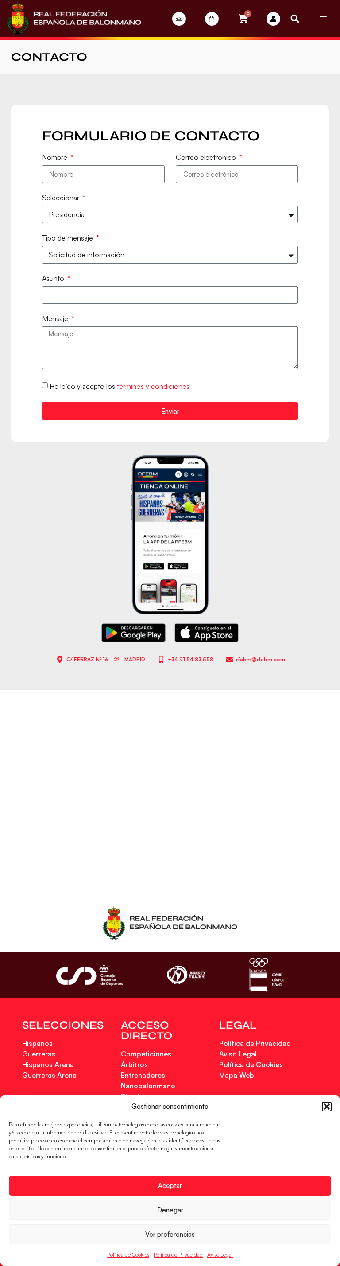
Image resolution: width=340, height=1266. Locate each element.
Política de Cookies (128, 1254)
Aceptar (170, 1185)
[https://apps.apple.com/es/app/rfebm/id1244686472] (206, 632)
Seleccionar (61, 198)
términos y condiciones (153, 386)
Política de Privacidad (178, 1254)
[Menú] (323, 18)
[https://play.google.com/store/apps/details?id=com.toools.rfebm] (133, 632)
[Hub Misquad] (273, 19)
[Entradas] (179, 19)
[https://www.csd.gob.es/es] (89, 974)
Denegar (170, 1210)
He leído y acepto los (119, 386)
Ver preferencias (170, 1234)
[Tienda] (212, 19)
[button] (326, 1106)
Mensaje (56, 319)
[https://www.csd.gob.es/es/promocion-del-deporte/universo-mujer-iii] (186, 975)
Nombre (55, 158)
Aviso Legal (220, 1254)
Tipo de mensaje (68, 238)
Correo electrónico (207, 158)
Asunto (54, 279)
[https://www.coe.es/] (266, 974)
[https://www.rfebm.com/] (74, 18)
